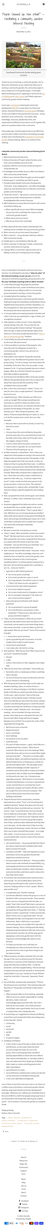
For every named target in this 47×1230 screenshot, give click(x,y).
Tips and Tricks (31, 1123)
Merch (23, 1192)
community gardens (27, 1120)
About (23, 1179)
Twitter (25, 1204)
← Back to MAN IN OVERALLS (23, 1141)
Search (23, 1157)
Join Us (23, 1186)
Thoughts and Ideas (12, 1123)
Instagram (25, 1207)
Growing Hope (29, 111)
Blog (23, 1182)
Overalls (23, 4)
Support (23, 1170)
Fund (23, 1189)
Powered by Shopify (23, 1219)
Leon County (19, 96)
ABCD (15, 108)
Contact (23, 1196)
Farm (23, 1174)
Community (23, 1167)
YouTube (24, 1211)
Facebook (25, 1201)
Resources (23, 1160)
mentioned (15, 105)
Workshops (7, 1126)
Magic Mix (23, 1164)
